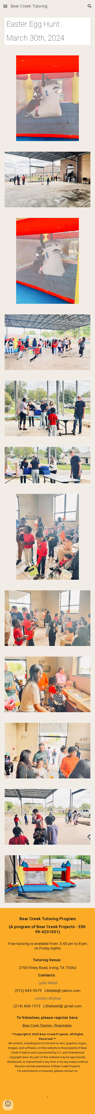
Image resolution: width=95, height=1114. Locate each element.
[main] (48, 31)
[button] (5, 6)
